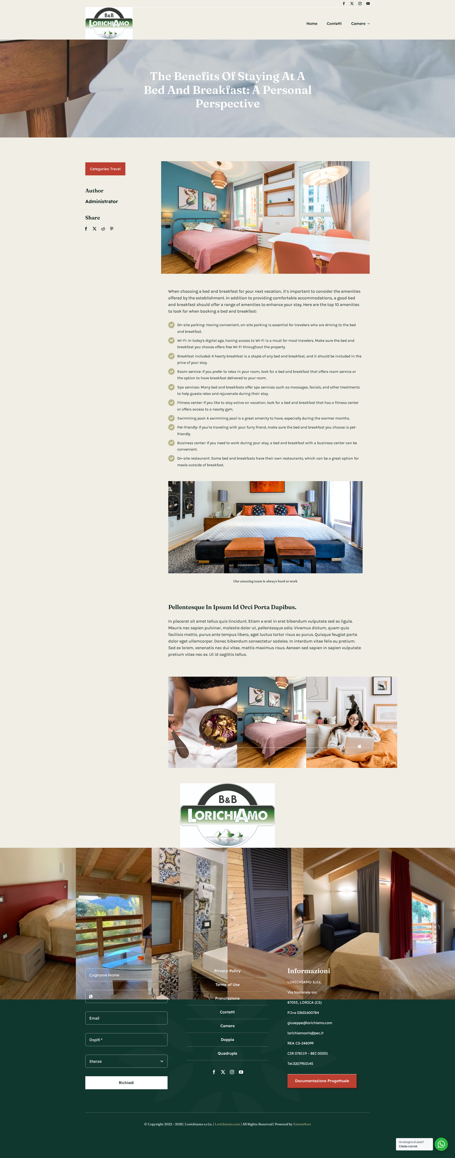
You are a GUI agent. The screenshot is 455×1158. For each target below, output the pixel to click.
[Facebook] (86, 228)
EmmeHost (302, 1124)
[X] (94, 228)
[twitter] (352, 3)
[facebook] (344, 3)
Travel (115, 169)
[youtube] (368, 3)
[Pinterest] (111, 228)
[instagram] (360, 3)
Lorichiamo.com (227, 1124)
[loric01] (109, 9)
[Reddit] (103, 228)
